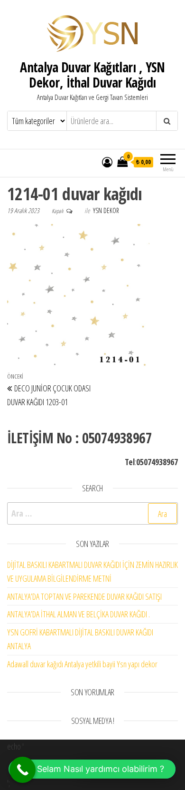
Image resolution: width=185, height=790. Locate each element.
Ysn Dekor (106, 210)
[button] (92, 769)
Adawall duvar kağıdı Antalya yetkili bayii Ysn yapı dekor (82, 664)
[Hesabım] (107, 162)
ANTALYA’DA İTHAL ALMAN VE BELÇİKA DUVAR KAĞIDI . (78, 614)
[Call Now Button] (22, 770)
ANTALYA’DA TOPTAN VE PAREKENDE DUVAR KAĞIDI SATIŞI (84, 596)
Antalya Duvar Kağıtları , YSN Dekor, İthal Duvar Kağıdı (92, 74)
